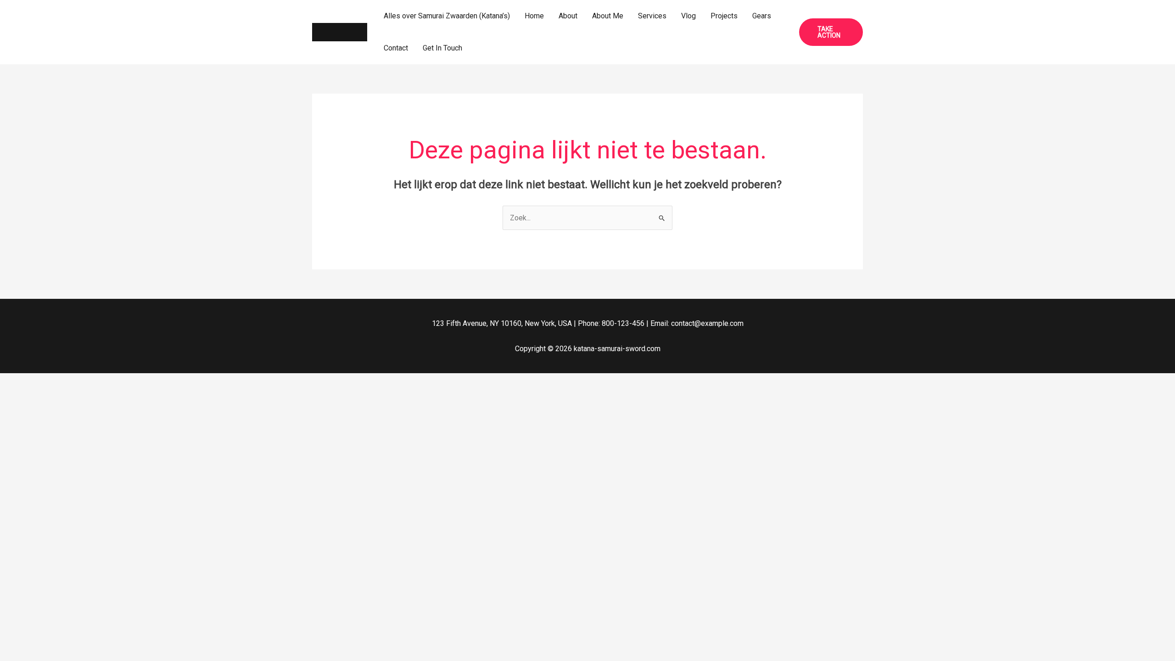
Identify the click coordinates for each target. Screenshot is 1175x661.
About (568, 15)
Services (652, 15)
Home (534, 15)
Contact (396, 48)
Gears (761, 15)
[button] (831, 32)
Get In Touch (442, 48)
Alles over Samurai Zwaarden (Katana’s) (447, 15)
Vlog (688, 15)
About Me (607, 15)
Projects (724, 15)
